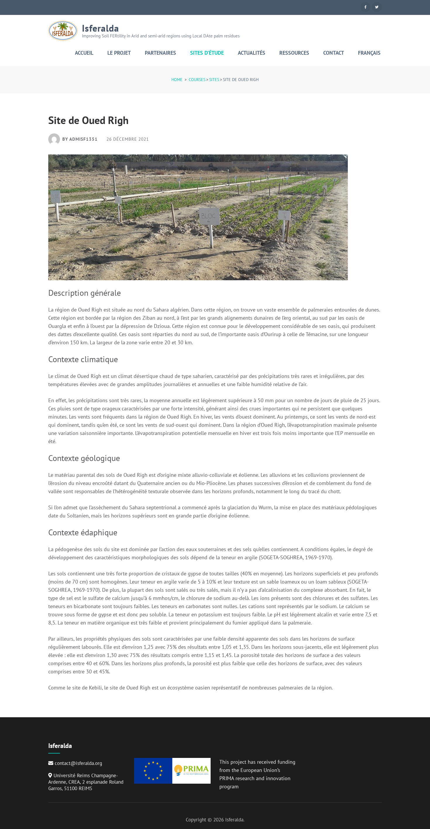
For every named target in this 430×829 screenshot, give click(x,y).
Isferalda (100, 28)
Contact (333, 53)
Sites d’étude (207, 53)
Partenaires (160, 53)
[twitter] (377, 7)
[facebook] (365, 7)
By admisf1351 (80, 139)
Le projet (119, 53)
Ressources (294, 53)
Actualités (251, 53)
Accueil (84, 53)
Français (369, 53)
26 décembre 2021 (127, 139)
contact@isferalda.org (78, 763)
